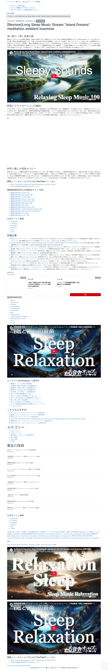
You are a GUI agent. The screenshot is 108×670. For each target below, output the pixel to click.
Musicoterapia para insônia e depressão (20, 538)
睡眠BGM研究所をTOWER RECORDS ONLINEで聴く (27, 209)
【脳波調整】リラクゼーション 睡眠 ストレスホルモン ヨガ (23, 482)
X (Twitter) (14, 223)
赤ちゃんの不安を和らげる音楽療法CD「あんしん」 (26, 398)
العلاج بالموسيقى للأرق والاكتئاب (72, 534)
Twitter (22, 665)
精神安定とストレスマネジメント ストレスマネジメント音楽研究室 (31, 267)
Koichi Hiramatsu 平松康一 (49, 545)
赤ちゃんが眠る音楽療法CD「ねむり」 (22, 394)
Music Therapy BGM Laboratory (17, 545)
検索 (85, 294)
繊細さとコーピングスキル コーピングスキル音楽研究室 (28, 251)
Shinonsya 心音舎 (34, 545)
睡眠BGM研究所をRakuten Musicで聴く (23, 207)
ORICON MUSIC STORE (18, 318)
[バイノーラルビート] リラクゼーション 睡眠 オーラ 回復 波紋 (23, 469)
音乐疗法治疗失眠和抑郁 (90, 534)
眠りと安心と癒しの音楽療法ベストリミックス (25, 400)
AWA (12, 312)
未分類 (13, 441)
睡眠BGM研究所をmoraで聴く (20, 213)
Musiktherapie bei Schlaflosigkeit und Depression (54, 536)
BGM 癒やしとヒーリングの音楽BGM (22, 435)
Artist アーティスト (17, 433)
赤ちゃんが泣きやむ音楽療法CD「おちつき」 (24, 396)
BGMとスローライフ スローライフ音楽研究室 (24, 238)
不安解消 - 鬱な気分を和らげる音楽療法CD (24, 385)
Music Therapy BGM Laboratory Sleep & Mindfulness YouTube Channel (33, 184)
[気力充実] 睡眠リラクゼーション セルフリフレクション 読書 (23, 475)
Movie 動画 (40, 21)
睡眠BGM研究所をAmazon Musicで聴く (23, 199)
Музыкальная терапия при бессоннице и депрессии (51, 538)
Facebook (14, 227)
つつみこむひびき (16, 406)
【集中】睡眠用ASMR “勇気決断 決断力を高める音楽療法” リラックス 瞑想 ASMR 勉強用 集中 (39, 284)
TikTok (13, 232)
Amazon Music (15, 306)
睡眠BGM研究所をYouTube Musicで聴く (23, 201)
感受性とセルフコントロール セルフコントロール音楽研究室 (29, 255)
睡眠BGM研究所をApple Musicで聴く (22, 195)
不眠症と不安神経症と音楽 (74, 532)
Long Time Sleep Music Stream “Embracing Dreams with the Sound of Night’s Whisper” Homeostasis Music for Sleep (48, 243)
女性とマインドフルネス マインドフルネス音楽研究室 (21, 450)
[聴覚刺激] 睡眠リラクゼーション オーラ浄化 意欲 (20, 501)
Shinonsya (10, 665)
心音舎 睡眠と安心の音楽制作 (37, 532)
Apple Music (14, 302)
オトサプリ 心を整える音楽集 (56, 532)
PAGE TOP (104, 648)
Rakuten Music (15, 314)
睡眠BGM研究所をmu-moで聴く (20, 215)
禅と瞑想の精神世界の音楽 (29, 534)
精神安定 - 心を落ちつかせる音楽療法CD (23, 390)
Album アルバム (15, 431)
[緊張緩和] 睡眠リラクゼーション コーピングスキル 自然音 (23, 488)
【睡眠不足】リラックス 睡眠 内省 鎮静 (17, 495)
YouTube (13, 304)
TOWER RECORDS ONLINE (19, 316)
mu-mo (13, 322)
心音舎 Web (14, 221)
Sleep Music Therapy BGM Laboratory (50, 534)
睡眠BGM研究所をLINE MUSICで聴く (22, 203)
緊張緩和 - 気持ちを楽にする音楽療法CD (23, 388)
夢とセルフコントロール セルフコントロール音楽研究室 (28, 259)
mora (12, 320)
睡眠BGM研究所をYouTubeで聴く (21, 197)
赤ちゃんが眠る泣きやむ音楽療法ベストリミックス (26, 402)
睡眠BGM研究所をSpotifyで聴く (20, 193)
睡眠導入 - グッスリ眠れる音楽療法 (21, 383)
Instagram (14, 225)
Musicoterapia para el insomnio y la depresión (84, 538)
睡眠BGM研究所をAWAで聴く (20, 205)
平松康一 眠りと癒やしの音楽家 (16, 532)
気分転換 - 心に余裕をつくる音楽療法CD (23, 392)
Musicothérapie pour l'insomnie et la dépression (22, 536)
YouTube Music (15, 308)
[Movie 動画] (8, 278)
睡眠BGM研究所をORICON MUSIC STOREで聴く (26, 211)
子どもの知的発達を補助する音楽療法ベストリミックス (27, 404)
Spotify (13, 300)
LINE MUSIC (14, 310)
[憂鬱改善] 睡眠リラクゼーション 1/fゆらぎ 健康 (20, 462)
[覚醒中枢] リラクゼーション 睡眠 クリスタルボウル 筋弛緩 (23, 507)
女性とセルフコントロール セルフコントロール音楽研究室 (28, 247)
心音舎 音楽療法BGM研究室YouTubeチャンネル (25, 186)
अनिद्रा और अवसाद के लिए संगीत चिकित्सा (82, 536)
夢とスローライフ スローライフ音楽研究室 (24, 263)
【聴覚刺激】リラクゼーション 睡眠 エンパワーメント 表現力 (23, 456)
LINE (12, 230)
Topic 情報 (14, 439)
